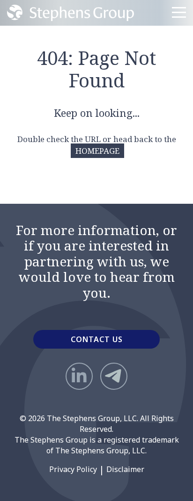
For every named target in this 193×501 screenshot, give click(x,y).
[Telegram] (113, 376)
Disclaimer (125, 469)
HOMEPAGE (97, 150)
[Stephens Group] (70, 13)
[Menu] (179, 12)
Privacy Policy (73, 469)
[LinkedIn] (79, 376)
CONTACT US (97, 339)
